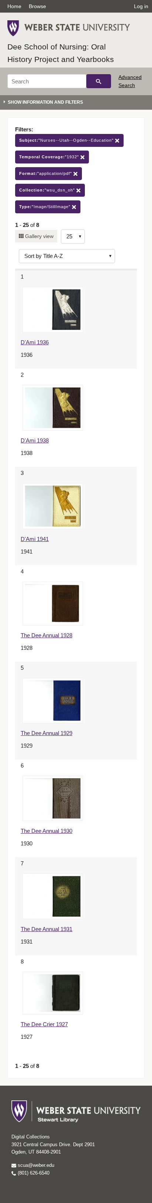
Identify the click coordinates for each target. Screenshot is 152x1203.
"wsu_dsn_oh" (47, 190)
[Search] (98, 81)
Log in (141, 6)
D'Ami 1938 (35, 440)
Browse (37, 6)
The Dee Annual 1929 (46, 733)
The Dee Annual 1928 (46, 635)
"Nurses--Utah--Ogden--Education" (67, 140)
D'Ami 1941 (35, 539)
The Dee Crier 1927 (44, 1024)
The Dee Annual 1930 (46, 831)
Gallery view (38, 236)
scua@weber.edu (35, 1165)
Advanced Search (130, 81)
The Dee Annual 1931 (46, 929)
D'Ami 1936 (35, 342)
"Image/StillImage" (45, 206)
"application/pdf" (46, 173)
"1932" (49, 157)
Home (14, 6)
